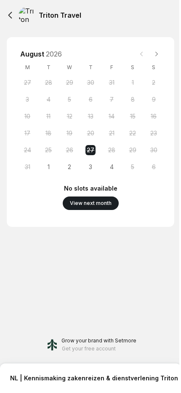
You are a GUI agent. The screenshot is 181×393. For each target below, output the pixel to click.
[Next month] (156, 54)
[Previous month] (141, 54)
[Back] (10, 15)
